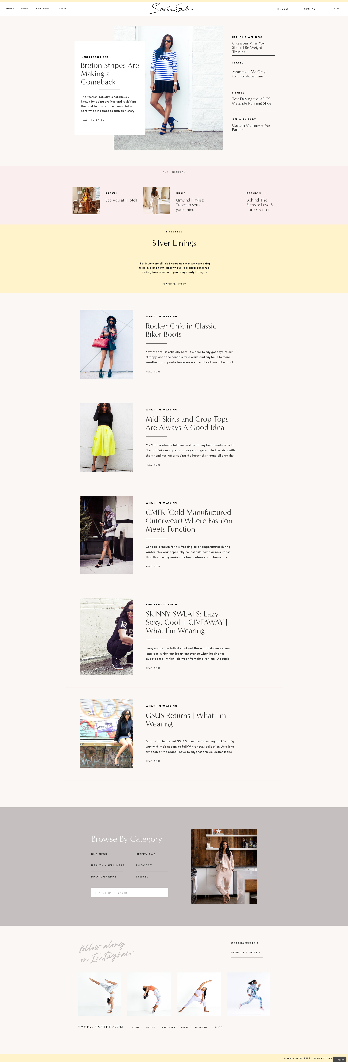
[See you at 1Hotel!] (86, 200)
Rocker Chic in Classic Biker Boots (181, 330)
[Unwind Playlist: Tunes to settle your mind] (156, 200)
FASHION (253, 193)
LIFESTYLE (174, 231)
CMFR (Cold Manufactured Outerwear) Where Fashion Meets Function (189, 520)
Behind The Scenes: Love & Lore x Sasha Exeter (259, 207)
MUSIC (181, 193)
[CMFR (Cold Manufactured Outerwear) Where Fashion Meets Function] (106, 535)
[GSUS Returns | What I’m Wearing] (106, 733)
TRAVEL (111, 193)
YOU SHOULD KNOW (162, 604)
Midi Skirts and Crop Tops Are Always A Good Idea (187, 423)
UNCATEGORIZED (95, 57)
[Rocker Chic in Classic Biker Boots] (106, 344)
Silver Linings (174, 243)
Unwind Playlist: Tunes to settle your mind (190, 205)
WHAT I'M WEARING (162, 316)
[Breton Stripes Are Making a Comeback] (168, 88)
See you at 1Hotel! (121, 200)
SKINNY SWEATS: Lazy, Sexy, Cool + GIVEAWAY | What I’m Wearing (187, 622)
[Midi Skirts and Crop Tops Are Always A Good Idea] (106, 437)
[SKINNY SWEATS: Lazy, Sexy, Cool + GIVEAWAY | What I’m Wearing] (106, 636)
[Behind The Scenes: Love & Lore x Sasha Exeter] (226, 200)
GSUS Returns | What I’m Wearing (186, 719)
